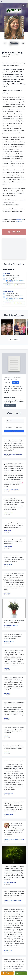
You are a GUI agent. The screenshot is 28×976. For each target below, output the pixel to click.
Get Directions (8, 284)
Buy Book (15, 382)
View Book (7, 382)
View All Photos (14, 339)
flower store (19, 221)
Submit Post (14, 431)
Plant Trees (19, 284)
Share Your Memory (10, 405)
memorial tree (20, 219)
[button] (14, 608)
